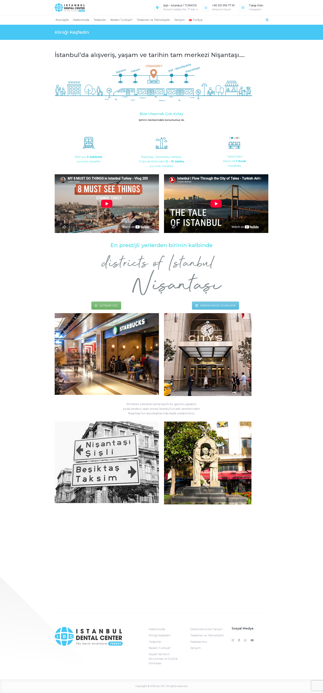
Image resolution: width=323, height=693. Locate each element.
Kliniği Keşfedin (159, 635)
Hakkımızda (81, 20)
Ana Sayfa (62, 20)
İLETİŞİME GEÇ (109, 305)
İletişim (179, 20)
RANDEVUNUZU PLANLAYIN (218, 305)
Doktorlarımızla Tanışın (206, 629)
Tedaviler (99, 20)
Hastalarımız (198, 641)
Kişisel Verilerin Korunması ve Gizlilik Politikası (163, 659)
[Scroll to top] (306, 686)
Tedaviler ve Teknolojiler (153, 20)
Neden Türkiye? (121, 20)
